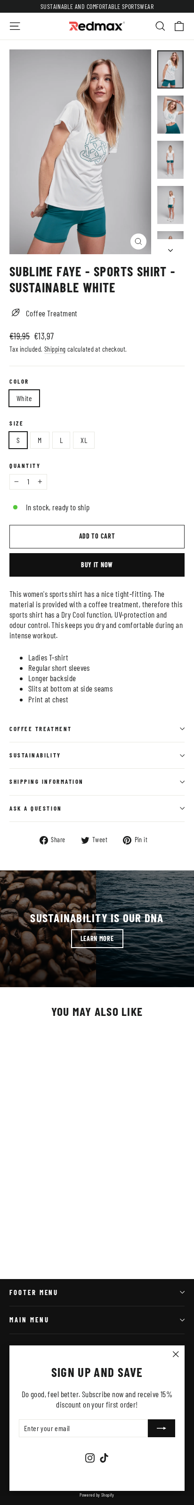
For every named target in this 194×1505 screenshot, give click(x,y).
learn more (97, 938)
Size (16, 423)
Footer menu (33, 1292)
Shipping (54, 349)
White (24, 398)
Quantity (24, 465)
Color (19, 381)
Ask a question (35, 808)
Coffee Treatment (40, 728)
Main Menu (29, 1319)
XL (84, 439)
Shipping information (46, 781)
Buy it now (97, 565)
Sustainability (35, 755)
